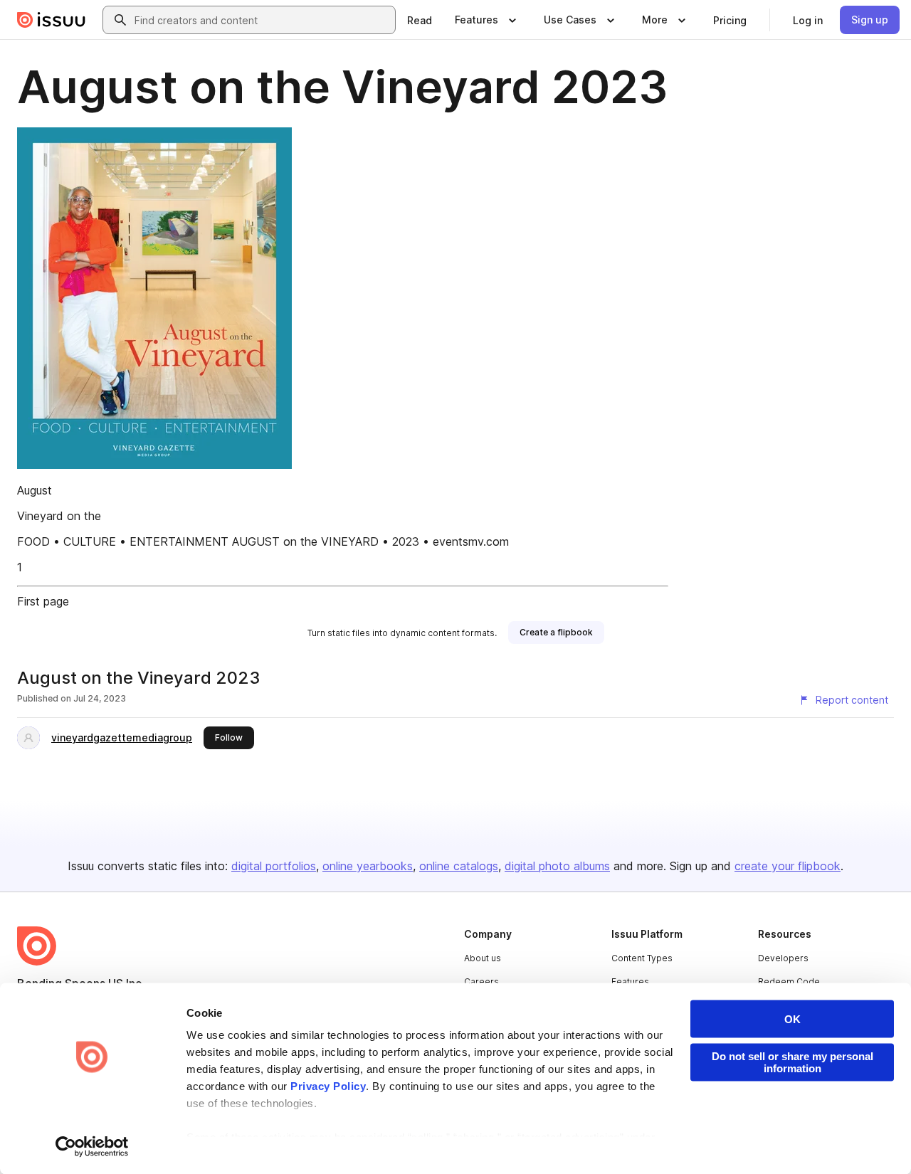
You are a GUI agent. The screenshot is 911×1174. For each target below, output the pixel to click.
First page (43, 601)
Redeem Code (789, 981)
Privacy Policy (328, 1086)
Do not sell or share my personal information (792, 1062)
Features (630, 981)
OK (792, 1019)
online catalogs (458, 866)
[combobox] (262, 19)
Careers (481, 981)
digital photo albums (557, 866)
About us (482, 958)
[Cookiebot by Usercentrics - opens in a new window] (92, 1146)
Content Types (642, 958)
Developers (783, 958)
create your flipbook (787, 866)
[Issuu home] (51, 20)
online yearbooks (367, 866)
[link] (419, 20)
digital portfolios (273, 866)
